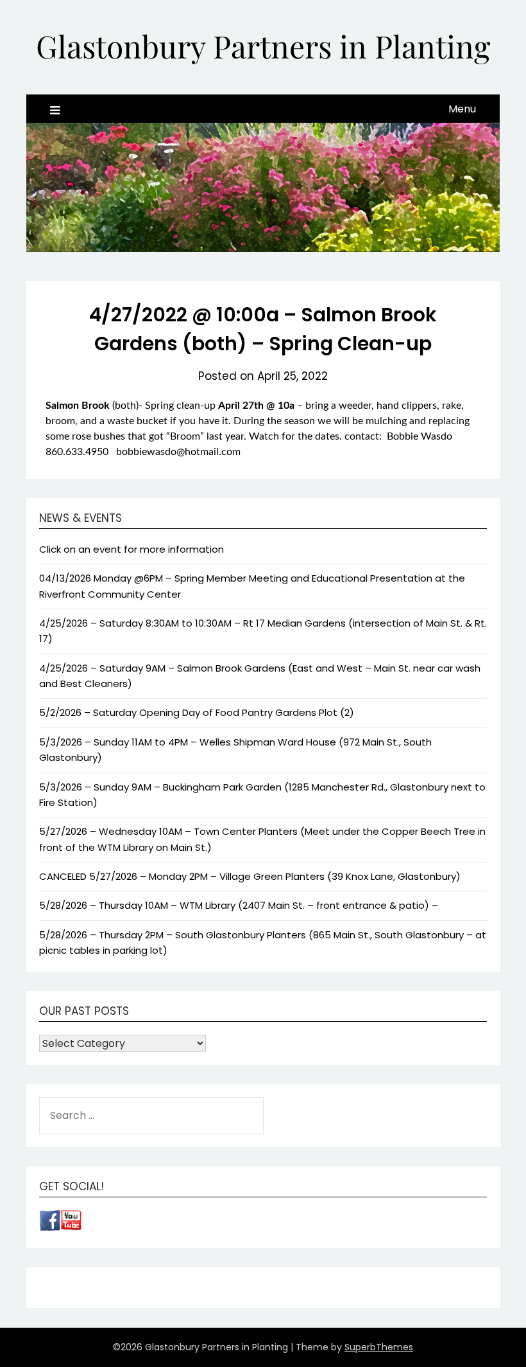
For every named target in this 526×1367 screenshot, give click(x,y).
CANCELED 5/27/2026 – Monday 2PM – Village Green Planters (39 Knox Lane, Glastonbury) (250, 876)
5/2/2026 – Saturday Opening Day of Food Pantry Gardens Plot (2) (196, 712)
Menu (462, 109)
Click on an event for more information (131, 549)
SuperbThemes (378, 1347)
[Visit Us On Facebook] (49, 1227)
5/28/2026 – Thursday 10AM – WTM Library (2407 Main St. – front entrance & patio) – (238, 905)
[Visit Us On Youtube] (70, 1227)
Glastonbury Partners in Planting (263, 45)
